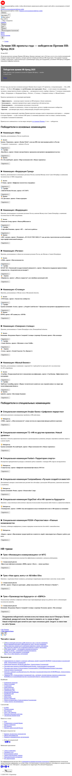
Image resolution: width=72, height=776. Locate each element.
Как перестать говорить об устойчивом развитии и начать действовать (25, 647)
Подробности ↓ (5, 148)
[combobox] (8, 770)
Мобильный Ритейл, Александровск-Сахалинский (39, 666)
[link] (4, 28)
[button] (3, 32)
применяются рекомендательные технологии (35, 761)
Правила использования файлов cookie (30, 11)
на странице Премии (38, 121)
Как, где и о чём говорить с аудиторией (16, 654)
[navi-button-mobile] (2, 37)
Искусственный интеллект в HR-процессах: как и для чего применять (25, 644)
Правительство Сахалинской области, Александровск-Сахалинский (38, 676)
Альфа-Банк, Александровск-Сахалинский (35, 664)
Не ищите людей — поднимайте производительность (20, 650)
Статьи (6, 41)
